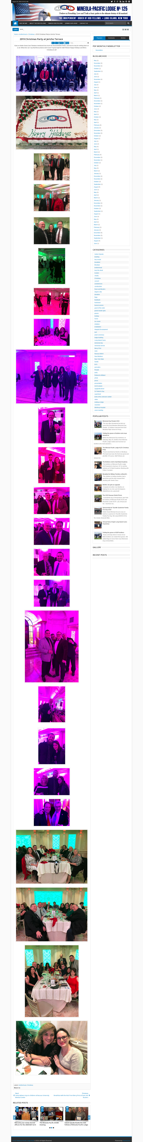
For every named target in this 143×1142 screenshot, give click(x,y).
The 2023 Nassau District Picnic (112, 495)
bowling (97, 257)
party (96, 372)
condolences (98, 284)
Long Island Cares (100, 340)
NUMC (97, 362)
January (96, 128)
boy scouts (98, 259)
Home (15, 23)
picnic (96, 380)
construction (98, 286)
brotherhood (22, 1085)
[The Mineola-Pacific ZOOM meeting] (26, 1113)
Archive (123, 38)
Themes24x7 (127, 1140)
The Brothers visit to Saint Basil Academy (115, 462)
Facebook (114, 1)
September (97, 71)
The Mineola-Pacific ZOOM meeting (24, 1124)
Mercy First (98, 348)
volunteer (97, 405)
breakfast (97, 262)
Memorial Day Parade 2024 (111, 421)
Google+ (117, 1)
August (96, 82)
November (97, 66)
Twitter (111, 1)
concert (97, 281)
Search (128, 23)
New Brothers (99, 356)
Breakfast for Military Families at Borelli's (115, 474)
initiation (97, 324)
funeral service (99, 305)
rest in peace (98, 386)
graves (97, 313)
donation (97, 294)
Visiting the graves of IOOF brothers (113, 532)
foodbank (97, 300)
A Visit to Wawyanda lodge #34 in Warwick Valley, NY (76, 1124)
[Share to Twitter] (19, 1119)
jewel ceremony (99, 335)
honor (96, 319)
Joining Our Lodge (71, 23)
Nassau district (99, 354)
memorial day (99, 343)
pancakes (97, 367)
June (95, 76)
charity (97, 275)
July (95, 74)
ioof (96, 332)
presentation (98, 383)
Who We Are (23, 23)
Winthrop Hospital (100, 407)
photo (96, 378)
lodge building (99, 337)
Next (14, 1117)
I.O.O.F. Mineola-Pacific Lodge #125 (23, 1140)
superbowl (98, 394)
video (96, 399)
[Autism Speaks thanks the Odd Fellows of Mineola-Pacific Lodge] (51, 1113)
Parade (97, 370)
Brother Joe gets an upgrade (111, 485)
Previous (89, 1117)
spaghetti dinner (99, 388)
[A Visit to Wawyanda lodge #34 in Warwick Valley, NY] (76, 1113)
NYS (96, 364)
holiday (97, 316)
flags (96, 297)
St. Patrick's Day (99, 391)
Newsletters (99, 50)
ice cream (97, 321)
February (96, 98)
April (95, 93)
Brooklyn (97, 265)
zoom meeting (99, 410)
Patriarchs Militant (100, 375)
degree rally (98, 292)
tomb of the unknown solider (103, 397)
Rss (120, 1)
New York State (99, 359)
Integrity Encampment (101, 329)
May (95, 60)
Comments (111, 38)
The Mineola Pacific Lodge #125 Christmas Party (39, 29)
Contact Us (84, 23)
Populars (99, 38)
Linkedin (123, 1)
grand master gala (100, 310)
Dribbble (126, 1)
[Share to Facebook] (16, 1119)
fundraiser (98, 302)
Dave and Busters (100, 289)
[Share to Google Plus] (21, 1119)
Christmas (30, 1085)
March (96, 95)
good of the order (100, 308)
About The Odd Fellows (38, 23)
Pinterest (129, 1)
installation (98, 327)
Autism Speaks (99, 254)
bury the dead (99, 270)
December (97, 63)
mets (96, 351)
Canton (97, 273)
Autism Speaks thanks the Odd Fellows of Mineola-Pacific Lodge (51, 1124)
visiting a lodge (99, 402)
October (96, 68)
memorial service (100, 345)
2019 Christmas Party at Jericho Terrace (41, 39)
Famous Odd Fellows (55, 23)
